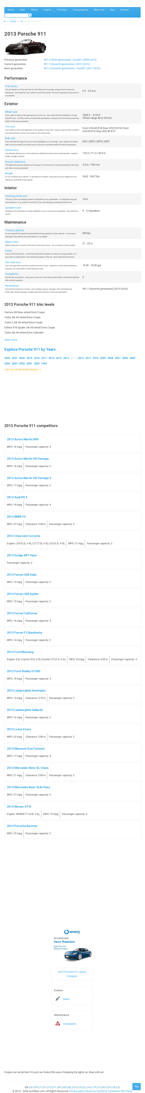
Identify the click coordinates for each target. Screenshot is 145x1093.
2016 (51, 358)
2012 (81, 358)
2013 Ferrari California (22, 613)
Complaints (11, 273)
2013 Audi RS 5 (17, 497)
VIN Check (126, 1091)
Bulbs (22, 10)
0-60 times (62, 10)
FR (36, 1087)
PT (54, 1087)
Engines (47, 10)
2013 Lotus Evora (19, 729)
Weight (9, 173)
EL (85, 1087)
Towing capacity (14, 230)
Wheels (34, 10)
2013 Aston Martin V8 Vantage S (29, 478)
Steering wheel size (16, 195)
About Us (90, 1091)
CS (80, 1087)
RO (60, 1087)
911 (21, 21)
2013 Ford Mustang (20, 652)
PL (45, 1087)
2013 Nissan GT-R (19, 806)
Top (137, 1086)
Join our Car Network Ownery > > (22, 369)
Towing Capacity (80, 10)
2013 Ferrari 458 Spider (23, 594)
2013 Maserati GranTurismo (26, 748)
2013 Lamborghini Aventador (26, 690)
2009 (103, 358)
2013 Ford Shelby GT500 (23, 671)
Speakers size (13, 207)
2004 (7, 363)
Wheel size (11, 111)
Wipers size (99, 10)
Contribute (114, 1091)
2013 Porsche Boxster (22, 826)
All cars (11, 10)
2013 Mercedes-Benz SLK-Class (28, 787)
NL (70, 1087)
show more (10, 339)
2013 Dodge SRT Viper (22, 555)
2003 (14, 363)
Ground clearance (15, 161)
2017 (44, 358)
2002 (22, 363)
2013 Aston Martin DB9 (23, 439)
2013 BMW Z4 (16, 516)
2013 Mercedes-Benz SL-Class (28, 768)
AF (5, 21)
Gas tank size (13, 262)
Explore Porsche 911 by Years (30, 349)
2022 (7, 358)
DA (109, 1087)
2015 (59, 358)
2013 (73, 358)
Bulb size (10, 138)
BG (65, 1087)
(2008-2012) (70, 59)
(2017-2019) (72, 68)
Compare (124, 10)
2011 (88, 358)
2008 (110, 358)
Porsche (13, 21)
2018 (37, 358)
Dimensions (12, 150)
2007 (118, 358)
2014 (66, 358)
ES (49, 1087)
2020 (22, 358)
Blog (112, 10)
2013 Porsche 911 (35, 21)
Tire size (10, 126)
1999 (44, 363)
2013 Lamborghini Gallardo (25, 710)
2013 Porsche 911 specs (72, 971)
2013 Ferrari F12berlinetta (24, 632)
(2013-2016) (67, 64)
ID (119, 1087)
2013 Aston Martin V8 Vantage (28, 458)
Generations (12, 285)
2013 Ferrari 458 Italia (21, 574)
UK (114, 1087)
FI (99, 1087)
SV (75, 1087)
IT (41, 1087)
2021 (14, 358)
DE (31, 1087)
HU (89, 1087)
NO (104, 1087)
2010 (95, 358)
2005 (132, 358)
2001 (29, 363)
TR (95, 1087)
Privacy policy (77, 1091)
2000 (37, 363)
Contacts (101, 1091)
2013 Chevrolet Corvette (23, 536)
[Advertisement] (72, 391)
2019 (29, 358)
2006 (125, 358)
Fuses (8, 250)
